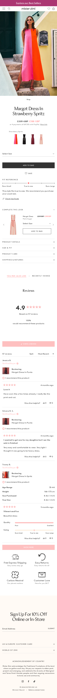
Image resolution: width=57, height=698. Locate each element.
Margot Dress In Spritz (22, 476)
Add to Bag (28, 165)
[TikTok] (34, 681)
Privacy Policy (18, 690)
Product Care (10, 254)
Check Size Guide (12, 199)
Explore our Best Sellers (28, 3)
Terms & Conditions (36, 690)
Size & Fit (7, 248)
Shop (29, 99)
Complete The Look (12, 210)
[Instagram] (22, 681)
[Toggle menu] (3, 8)
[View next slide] (53, 224)
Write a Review (33, 345)
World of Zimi (10, 650)
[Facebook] (28, 681)
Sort (32, 354)
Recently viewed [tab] (41, 276)
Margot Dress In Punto (22, 372)
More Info (43, 124)
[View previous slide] (3, 224)
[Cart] (53, 8)
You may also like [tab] (16, 276)
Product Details (11, 242)
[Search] (9, 8)
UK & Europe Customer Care (17, 644)
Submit (51, 628)
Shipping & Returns (12, 260)
